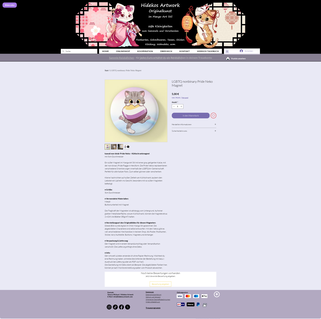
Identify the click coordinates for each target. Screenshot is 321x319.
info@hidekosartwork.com (123, 297)
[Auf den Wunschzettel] (213, 115)
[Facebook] (121, 307)
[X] (127, 307)
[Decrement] (173, 106)
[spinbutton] (177, 106)
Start (106, 70)
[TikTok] (115, 307)
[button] (227, 50)
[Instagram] (109, 307)
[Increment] (181, 106)
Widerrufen (10, 5)
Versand (185, 98)
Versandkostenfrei (152, 58)
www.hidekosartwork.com (200, 318)
